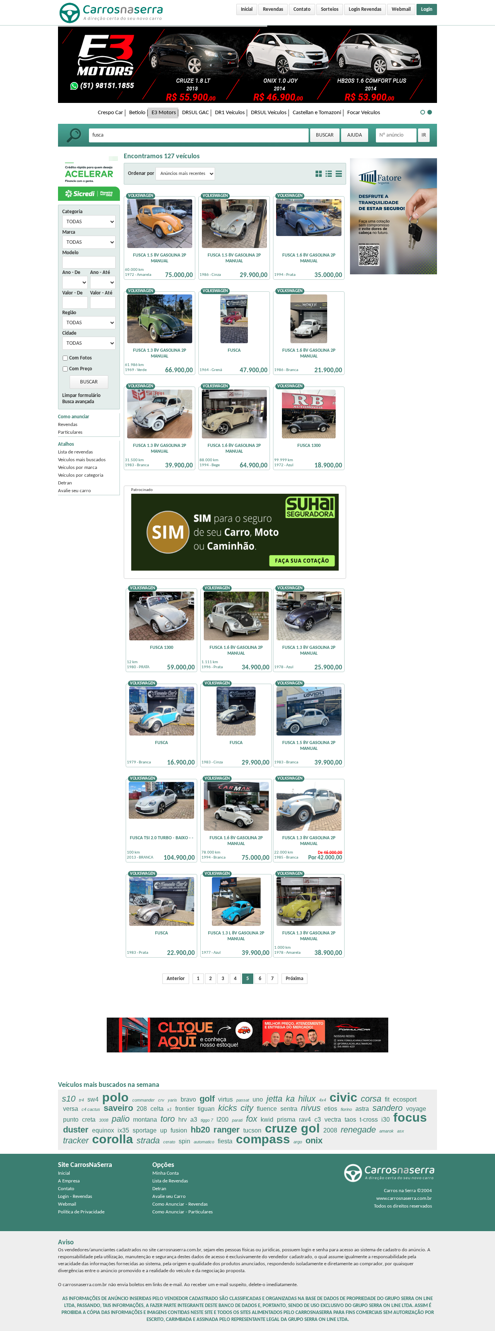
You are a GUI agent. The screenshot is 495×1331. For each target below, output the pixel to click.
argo (298, 1141)
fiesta (225, 1141)
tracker (76, 1140)
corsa (371, 1098)
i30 (385, 1119)
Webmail (401, 9)
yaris (172, 1100)
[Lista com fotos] (329, 174)
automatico (204, 1141)
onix (314, 1140)
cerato (169, 1141)
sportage (145, 1130)
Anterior (176, 978)
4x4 (322, 1100)
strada (148, 1140)
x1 (169, 1109)
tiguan (206, 1108)
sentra (288, 1108)
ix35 (123, 1130)
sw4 (93, 1099)
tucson (252, 1130)
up (163, 1130)
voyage (416, 1108)
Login (426, 9)
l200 (223, 1119)
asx (400, 1131)
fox (251, 1119)
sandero (387, 1108)
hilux (307, 1098)
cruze (281, 1128)
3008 (103, 1120)
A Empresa (69, 1181)
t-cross (369, 1119)
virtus (225, 1099)
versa (70, 1108)
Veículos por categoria (80, 475)
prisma (286, 1119)
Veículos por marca (77, 467)
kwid (267, 1119)
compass (263, 1139)
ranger (226, 1129)
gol (310, 1128)
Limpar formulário (81, 395)
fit (387, 1099)
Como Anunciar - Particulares (182, 1212)
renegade (358, 1129)
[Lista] (339, 174)
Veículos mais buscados (82, 459)
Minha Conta (165, 1173)
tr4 (81, 1100)
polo (115, 1097)
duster (76, 1129)
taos (350, 1119)
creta (89, 1119)
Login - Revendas (75, 1196)
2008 (330, 1130)
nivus (311, 1108)
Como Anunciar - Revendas (180, 1204)
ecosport (404, 1099)
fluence (267, 1108)
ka (290, 1098)
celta (157, 1108)
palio (121, 1119)
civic (343, 1097)
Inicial (247, 9)
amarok (386, 1131)
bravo (188, 1099)
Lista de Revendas (170, 1181)
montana (145, 1119)
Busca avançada (78, 401)
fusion (179, 1130)
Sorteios (329, 9)
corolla (112, 1139)
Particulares (70, 432)
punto (71, 1119)
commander (143, 1100)
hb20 (200, 1129)
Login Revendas (365, 9)
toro (167, 1119)
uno (258, 1099)
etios (330, 1108)
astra (362, 1108)
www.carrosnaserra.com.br (404, 1198)
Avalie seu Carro (169, 1196)
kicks (227, 1108)
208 (142, 1108)
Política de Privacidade (81, 1212)
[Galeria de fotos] (319, 174)
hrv (182, 1119)
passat (242, 1100)
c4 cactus (91, 1109)
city (247, 1108)
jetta (274, 1098)
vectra (332, 1119)
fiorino (346, 1109)
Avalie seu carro (74, 490)
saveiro (118, 1108)
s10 (68, 1098)
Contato (302, 9)
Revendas (273, 9)
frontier (184, 1108)
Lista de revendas (75, 452)
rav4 (305, 1119)
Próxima (294, 978)
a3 (193, 1119)
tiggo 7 (207, 1120)
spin (184, 1141)
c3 (317, 1119)
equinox (103, 1130)
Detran (65, 483)
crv (161, 1100)
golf (207, 1098)
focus (410, 1117)
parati (237, 1120)
